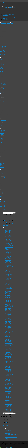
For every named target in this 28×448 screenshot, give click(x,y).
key (1, 100)
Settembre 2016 (9, 347)
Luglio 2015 (7, 363)
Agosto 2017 (8, 332)
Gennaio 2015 (8, 371)
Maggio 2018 (8, 321)
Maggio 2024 (8, 251)
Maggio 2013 (8, 388)
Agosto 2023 (8, 258)
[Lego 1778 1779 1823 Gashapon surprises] (3, 134)
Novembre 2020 (9, 289)
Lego (1, 63)
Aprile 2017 (7, 337)
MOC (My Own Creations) (8, 14)
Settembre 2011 (9, 398)
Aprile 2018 (7, 322)
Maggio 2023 (8, 261)
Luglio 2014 (7, 376)
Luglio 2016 (7, 348)
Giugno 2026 (8, 230)
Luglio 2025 (7, 239)
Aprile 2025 (7, 241)
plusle (1, 68)
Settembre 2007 (9, 409)
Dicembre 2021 (8, 277)
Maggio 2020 (8, 297)
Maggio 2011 (8, 402)
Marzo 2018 (8, 323)
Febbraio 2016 (8, 354)
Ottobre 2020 (8, 291)
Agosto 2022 (8, 270)
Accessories (5, 19)
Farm (4, 206)
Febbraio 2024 (8, 252)
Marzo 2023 (8, 262)
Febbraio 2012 (8, 397)
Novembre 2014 (9, 374)
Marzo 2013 (8, 389)
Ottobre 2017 (8, 330)
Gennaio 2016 (8, 356)
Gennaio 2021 (8, 287)
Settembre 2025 (9, 238)
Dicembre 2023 (8, 254)
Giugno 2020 (8, 296)
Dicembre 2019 (8, 304)
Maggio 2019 (8, 308)
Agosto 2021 (8, 282)
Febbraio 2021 (8, 286)
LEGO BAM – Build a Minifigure (9, 17)
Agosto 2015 (8, 362)
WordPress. (21, 446)
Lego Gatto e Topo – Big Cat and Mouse (2, 149)
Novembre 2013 (9, 384)
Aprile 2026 (7, 232)
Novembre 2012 (9, 392)
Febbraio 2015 (8, 370)
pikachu (1, 65)
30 (12, 223)
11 (4, 220)
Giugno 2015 (8, 365)
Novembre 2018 (9, 315)
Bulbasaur (2, 62)
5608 (4, 205)
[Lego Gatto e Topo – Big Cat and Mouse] (3, 174)
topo (5, 178)
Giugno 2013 (8, 387)
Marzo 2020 (8, 300)
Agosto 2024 (8, 248)
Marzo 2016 (8, 353)
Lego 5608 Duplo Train (2, 184)
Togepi (1, 71)
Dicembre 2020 (8, 288)
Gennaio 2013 (8, 391)
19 (6, 222)
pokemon (2, 69)
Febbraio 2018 (8, 325)
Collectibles (5, 15)
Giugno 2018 (8, 319)
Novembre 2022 (9, 266)
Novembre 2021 (9, 278)
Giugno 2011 (8, 401)
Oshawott (2, 64)
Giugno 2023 (8, 260)
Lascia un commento (2, 56)
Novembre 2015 (9, 358)
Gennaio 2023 (8, 264)
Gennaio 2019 (8, 313)
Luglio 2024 (7, 249)
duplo (1, 206)
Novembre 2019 (9, 305)
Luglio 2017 (7, 334)
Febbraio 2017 (8, 340)
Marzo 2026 (8, 234)
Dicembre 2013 (8, 383)
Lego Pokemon (3, 41)
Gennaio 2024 (8, 253)
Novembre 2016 (9, 344)
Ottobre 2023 (8, 257)
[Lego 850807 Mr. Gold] (3, 96)
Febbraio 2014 (8, 382)
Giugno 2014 (8, 378)
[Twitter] (10, 7)
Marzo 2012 (8, 396)
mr (3, 102)
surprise (2, 142)
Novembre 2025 (9, 236)
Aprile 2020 (7, 299)
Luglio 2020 (7, 295)
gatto (1, 177)
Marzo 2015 (8, 369)
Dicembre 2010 (8, 405)
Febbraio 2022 (8, 274)
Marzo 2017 (8, 339)
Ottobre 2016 (8, 345)
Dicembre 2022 (8, 265)
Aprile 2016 (7, 352)
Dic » (7, 225)
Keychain (2, 101)
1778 (1, 137)
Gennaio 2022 (8, 275)
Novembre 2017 (9, 328)
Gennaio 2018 (8, 326)
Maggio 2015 (8, 366)
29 (10, 223)
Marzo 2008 (8, 408)
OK (15, 212)
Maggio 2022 (8, 271)
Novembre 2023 (9, 256)
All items (4, 13)
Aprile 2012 (7, 395)
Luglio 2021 (7, 283)
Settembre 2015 (9, 361)
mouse (1, 178)
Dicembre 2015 (8, 357)
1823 (1, 138)
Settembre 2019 (9, 306)
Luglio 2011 (7, 400)
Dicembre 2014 (8, 373)
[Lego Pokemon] (3, 59)
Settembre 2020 (9, 292)
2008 (1, 205)
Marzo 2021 (8, 284)
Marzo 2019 (8, 310)
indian (1, 207)
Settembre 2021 (9, 280)
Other (4, 20)
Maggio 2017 (8, 336)
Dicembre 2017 (8, 327)
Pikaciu (1, 67)
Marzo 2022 (8, 273)
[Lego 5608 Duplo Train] (3, 202)
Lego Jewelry (5, 18)
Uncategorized (8, 439)
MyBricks (4, 2)
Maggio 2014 (8, 379)
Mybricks (3, 45)
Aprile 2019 (7, 309)
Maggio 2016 (8, 350)
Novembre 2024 (9, 245)
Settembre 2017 (9, 331)
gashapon (2, 139)
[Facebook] (5, 7)
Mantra (16, 446)
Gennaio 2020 (8, 302)
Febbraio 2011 (8, 404)
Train (1, 210)
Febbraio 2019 (8, 312)
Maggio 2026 (8, 231)
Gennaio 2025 (8, 244)
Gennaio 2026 (8, 235)
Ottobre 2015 (8, 360)
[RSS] (13, 7)
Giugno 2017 (8, 335)
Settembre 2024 (9, 247)
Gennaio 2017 (8, 341)
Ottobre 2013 (8, 386)
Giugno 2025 (8, 240)
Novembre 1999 (9, 411)
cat (4, 176)
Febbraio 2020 (8, 301)
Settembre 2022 (9, 269)
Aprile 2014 (7, 380)
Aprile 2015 (7, 367)
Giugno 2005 (8, 410)
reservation (2, 209)
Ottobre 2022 (8, 267)
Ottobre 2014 (8, 375)
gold (4, 99)
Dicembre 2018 (8, 314)
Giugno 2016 (8, 349)
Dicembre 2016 (8, 343)
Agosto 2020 (8, 293)
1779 (4, 137)
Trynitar (2, 72)
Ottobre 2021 (8, 279)
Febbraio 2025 (8, 243)
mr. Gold (2, 104)
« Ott (4, 225)
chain (1, 99)
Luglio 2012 (7, 393)
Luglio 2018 (7, 318)
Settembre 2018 (9, 317)
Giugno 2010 (8, 406)
